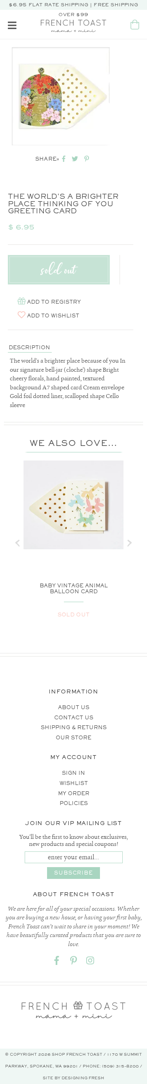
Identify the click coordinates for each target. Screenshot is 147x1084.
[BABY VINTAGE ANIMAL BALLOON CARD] (73, 504)
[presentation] (18, 543)
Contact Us (73, 718)
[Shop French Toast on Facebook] (57, 962)
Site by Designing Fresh (73, 1078)
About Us (73, 707)
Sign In (73, 773)
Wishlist (74, 783)
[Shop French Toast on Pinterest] (74, 962)
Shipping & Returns (74, 727)
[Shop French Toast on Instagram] (90, 962)
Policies (74, 803)
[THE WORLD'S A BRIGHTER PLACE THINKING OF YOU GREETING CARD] (61, 96)
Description (29, 347)
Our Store (73, 738)
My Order (73, 793)
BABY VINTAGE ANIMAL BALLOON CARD (74, 588)
